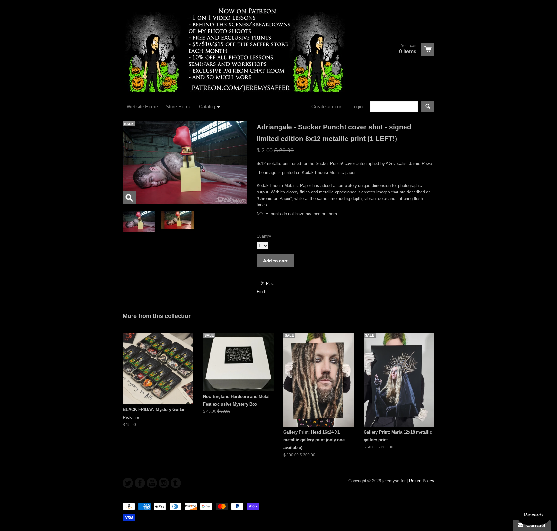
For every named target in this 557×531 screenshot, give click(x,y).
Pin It (262, 291)
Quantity (264, 236)
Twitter (128, 483)
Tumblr (176, 483)
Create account (327, 106)
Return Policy (421, 480)
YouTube (152, 483)
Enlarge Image (129, 197)
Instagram (164, 483)
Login (357, 106)
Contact (534, 525)
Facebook (140, 483)
